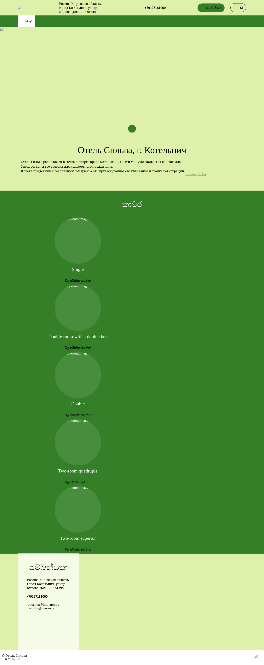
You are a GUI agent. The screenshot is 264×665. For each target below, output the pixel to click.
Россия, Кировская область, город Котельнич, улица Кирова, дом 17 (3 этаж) (80, 8)
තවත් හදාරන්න (196, 174)
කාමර (132, 204)
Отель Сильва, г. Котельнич (132, 150)
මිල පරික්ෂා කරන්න (78, 280)
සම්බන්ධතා (48, 567)
